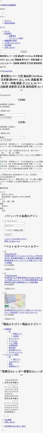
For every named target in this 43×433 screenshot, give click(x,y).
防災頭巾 (12, 348)
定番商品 (12, 36)
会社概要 (7, 45)
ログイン (7, 21)
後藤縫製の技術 (10, 40)
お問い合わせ (9, 47)
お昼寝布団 (13, 345)
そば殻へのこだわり (12, 43)
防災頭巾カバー (15, 350)
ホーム (7, 31)
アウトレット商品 (16, 38)
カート (2, 27)
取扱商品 (7, 34)
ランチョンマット (16, 352)
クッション (13, 341)
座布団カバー (14, 366)
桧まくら (16, 359)
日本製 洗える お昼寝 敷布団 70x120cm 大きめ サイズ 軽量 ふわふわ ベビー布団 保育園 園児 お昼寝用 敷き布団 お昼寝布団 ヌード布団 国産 (23, 280)
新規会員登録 (9, 23)
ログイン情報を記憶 (15, 230)
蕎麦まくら (17, 334)
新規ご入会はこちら (12, 241)
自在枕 (16, 336)
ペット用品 (13, 343)
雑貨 (10, 364)
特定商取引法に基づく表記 (15, 426)
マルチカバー (14, 362)
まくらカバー (14, 338)
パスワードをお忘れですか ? (15, 239)
